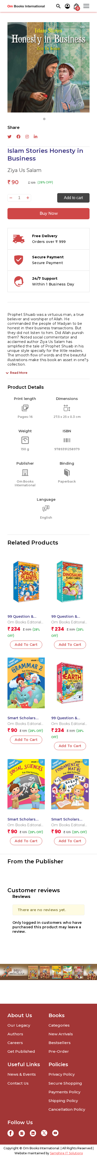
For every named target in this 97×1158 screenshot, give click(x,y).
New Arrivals (60, 1034)
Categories (59, 1025)
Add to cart (73, 198)
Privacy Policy (61, 1074)
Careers (15, 1042)
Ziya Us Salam (24, 170)
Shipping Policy (63, 1100)
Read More (18, 373)
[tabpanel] (48, 67)
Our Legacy (18, 1025)
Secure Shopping (65, 1083)
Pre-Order (58, 1051)
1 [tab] (44, 119)
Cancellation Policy (66, 1109)
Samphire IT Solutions (66, 1153)
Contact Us (18, 1083)
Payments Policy (64, 1092)
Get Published (21, 1051)
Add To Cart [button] (26, 644)
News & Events (21, 1074)
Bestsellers (59, 1042)
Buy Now (49, 213)
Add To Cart (26, 739)
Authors (15, 1034)
